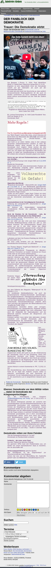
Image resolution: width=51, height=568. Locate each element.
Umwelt (36, 8)
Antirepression (16, 8)
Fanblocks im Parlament (32, 31)
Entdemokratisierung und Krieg (19, 398)
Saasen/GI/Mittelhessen (29, 11)
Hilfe (15, 525)
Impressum (32, 565)
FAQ (38, 565)
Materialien (42, 11)
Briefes (28, 384)
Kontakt (26, 565)
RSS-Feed (43, 565)
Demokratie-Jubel (32, 30)
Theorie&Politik (6, 11)
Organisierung (27, 8)
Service (3, 13)
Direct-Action (5, 8)
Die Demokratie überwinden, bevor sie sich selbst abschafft (18, 552)
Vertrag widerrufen (26, 567)
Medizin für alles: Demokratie (13, 31)
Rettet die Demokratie (13, 382)
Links (44, 31)
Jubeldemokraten (34, 15)
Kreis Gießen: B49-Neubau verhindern (17, 549)
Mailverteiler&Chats (18, 554)
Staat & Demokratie (21, 15)
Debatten (16, 11)
